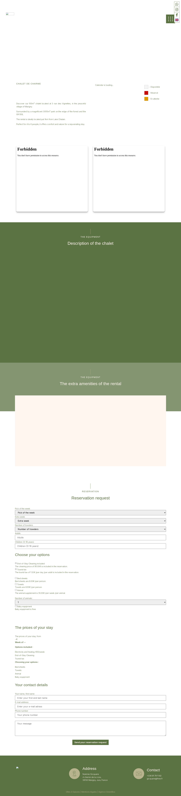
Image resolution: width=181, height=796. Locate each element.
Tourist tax (21, 570)
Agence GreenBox (106, 792)
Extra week (20, 517)
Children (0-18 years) (24, 542)
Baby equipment (24, 606)
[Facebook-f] (176, 14)
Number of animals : (24, 598)
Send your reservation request (90, 742)
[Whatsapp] (176, 4)
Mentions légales (89, 792)
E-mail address (21, 702)
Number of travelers (24, 525)
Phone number (21, 711)
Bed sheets (22, 578)
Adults (18, 533)
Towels (20, 584)
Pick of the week (22, 509)
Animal (20, 590)
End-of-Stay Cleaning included (31, 564)
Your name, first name (24, 694)
